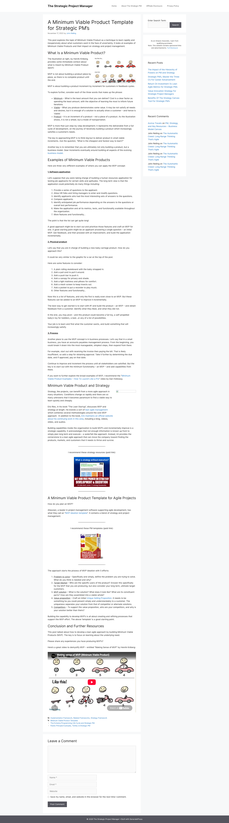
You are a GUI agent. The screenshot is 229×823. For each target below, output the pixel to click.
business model (55, 153)
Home (114, 6)
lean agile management (96, 410)
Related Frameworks (81, 718)
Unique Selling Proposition (99, 598)
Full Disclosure (172, 48)
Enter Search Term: (157, 20)
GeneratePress (136, 819)
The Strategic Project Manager (70, 6)
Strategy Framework (99, 718)
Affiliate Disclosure (154, 6)
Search (175, 25)
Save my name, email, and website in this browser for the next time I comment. (88, 797)
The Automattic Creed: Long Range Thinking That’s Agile (163, 136)
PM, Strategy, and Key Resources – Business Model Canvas (163, 126)
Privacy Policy (173, 6)
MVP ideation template (76, 513)
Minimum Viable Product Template (64, 721)
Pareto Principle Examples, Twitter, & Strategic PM (70, 726)
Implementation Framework (61, 718)
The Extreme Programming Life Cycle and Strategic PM (72, 723)
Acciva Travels (155, 123)
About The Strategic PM (131, 6)
